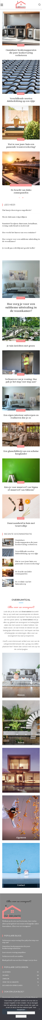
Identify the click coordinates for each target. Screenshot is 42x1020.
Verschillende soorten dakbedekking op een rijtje (21, 99)
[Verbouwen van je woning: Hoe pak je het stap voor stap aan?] (21, 362)
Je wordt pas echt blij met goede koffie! (18, 248)
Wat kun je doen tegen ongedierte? (16, 210)
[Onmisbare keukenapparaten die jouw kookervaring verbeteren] (21, 28)
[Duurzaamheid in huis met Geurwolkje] (21, 506)
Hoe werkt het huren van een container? (19, 232)
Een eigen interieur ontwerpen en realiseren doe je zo (21, 416)
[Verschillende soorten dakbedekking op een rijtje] (21, 77)
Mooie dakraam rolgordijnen (14, 217)
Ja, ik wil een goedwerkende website (21, 1013)
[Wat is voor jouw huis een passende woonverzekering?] (21, 123)
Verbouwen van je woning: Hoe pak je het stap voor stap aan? (21, 380)
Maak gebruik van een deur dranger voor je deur (19, 960)
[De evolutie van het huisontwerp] (8, 583)
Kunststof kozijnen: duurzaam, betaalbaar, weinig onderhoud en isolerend (19, 224)
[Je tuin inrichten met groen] (21, 329)
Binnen (20, 45)
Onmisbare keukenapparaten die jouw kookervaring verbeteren (21, 52)
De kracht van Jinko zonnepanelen (21, 191)
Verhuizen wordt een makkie (12, 956)
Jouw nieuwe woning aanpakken (14, 952)
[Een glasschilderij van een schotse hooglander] (21, 434)
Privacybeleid (21, 1016)
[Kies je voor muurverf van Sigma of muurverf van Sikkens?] (21, 470)
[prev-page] (19, 197)
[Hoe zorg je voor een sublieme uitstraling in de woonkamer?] (21, 279)
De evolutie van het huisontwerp (23, 583)
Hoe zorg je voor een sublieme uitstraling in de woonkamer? (21, 240)
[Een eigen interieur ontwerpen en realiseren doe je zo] (21, 398)
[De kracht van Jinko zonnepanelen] (21, 168)
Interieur (20, 410)
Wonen (20, 93)
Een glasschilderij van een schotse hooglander (21, 452)
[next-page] (22, 197)
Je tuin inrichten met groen (21, 345)
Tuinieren (20, 341)
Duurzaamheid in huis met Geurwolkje (21, 524)
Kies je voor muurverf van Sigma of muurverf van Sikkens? (21, 488)
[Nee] (39, 1009)
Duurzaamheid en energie (21, 185)
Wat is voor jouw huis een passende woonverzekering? (21, 145)
